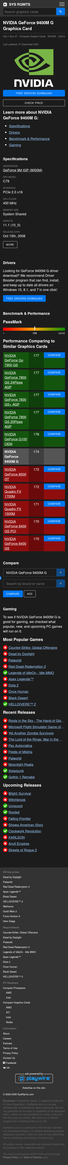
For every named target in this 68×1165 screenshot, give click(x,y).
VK (8, 1067)
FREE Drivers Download (34, 93)
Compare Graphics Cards (16, 1002)
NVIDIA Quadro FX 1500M (13, 509)
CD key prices (11, 872)
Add (29, 594)
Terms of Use (10, 1048)
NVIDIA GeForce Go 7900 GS (14, 360)
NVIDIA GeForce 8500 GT (15, 474)
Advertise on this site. (34, 1088)
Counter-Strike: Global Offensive (20, 932)
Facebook (10, 1063)
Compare (54, 355)
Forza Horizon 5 (11, 916)
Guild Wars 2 (10, 911)
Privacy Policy (10, 1053)
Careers (7, 1038)
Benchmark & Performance (29, 138)
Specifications (19, 125)
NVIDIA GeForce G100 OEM (16, 439)
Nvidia (9, 1022)
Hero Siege (9, 921)
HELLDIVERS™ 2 (13, 901)
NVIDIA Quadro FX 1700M (13, 491)
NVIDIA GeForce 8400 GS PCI (15, 526)
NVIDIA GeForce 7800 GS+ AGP (15, 399)
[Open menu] (62, 4)
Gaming (15, 144)
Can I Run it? (16, 4)
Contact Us (9, 1058)
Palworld (7, 882)
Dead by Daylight (12, 877)
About (6, 1033)
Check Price (34, 103)
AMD (9, 992)
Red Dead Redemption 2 (16, 886)
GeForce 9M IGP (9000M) (22, 169)
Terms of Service (32, 1157)
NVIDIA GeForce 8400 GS (15, 543)
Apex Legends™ (12, 891)
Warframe (8, 906)
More (10, 244)
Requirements (11, 927)
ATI (8, 1012)
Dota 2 (6, 962)
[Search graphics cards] (60, 11)
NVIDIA (52, 36)
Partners (7, 1043)
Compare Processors (14, 988)
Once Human (10, 966)
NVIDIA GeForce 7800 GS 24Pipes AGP (15, 379)
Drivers (14, 132)
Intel (8, 997)
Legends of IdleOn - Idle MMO (19, 952)
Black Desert (10, 896)
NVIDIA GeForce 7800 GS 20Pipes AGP (15, 419)
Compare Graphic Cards (33, 36)
